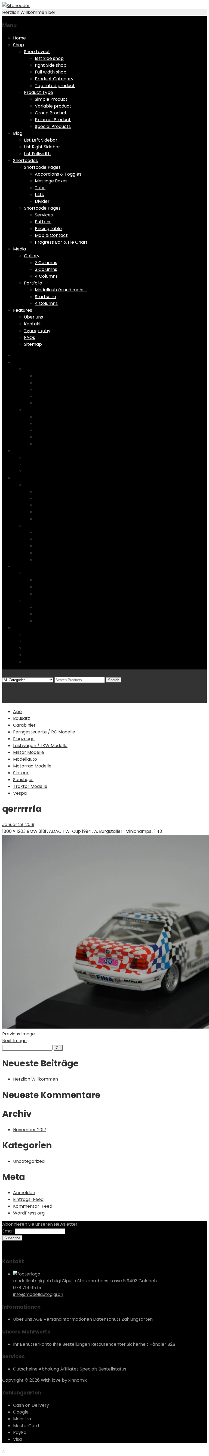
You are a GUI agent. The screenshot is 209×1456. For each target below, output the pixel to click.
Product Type (38, 92)
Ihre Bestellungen (71, 1344)
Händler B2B (162, 1344)
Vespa (20, 793)
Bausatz (21, 718)
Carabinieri (24, 725)
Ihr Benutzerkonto (32, 1344)
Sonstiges (23, 779)
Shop (18, 45)
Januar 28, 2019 (18, 824)
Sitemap (33, 344)
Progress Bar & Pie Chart (61, 242)
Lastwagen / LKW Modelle (40, 745)
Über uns (33, 317)
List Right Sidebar (42, 147)
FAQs (29, 337)
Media (19, 249)
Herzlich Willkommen (35, 1079)
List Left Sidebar (40, 140)
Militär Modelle (28, 752)
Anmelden (24, 1192)
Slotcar (21, 773)
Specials (88, 1369)
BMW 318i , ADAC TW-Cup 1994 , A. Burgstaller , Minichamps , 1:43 (94, 831)
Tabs (40, 188)
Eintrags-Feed (28, 1199)
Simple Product (51, 99)
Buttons (43, 222)
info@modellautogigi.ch (38, 1294)
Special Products (53, 126)
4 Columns (46, 276)
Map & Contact (51, 235)
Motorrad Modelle (32, 766)
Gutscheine (25, 1369)
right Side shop (50, 65)
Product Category (54, 79)
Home (19, 38)
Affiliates (69, 1369)
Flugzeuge (24, 739)
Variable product (53, 106)
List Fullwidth (37, 154)
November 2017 (29, 1130)
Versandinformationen (68, 1319)
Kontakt (32, 324)
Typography (37, 331)
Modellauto (25, 759)
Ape (17, 711)
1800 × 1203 (14, 831)
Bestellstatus (112, 1369)
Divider (42, 201)
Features (22, 310)
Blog (17, 133)
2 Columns (46, 262)
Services (44, 215)
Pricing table (48, 228)
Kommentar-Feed (32, 1206)
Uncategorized (29, 1161)
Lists (39, 194)
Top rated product (55, 85)
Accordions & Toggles (58, 174)
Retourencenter (108, 1344)
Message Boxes (51, 181)
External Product (53, 120)
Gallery (31, 256)
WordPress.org (29, 1213)
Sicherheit (137, 1344)
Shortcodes (25, 160)
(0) (5, 686)
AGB (37, 1319)
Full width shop (50, 72)
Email (8, 1231)
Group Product (51, 113)
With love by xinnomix (64, 1380)
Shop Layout (37, 51)
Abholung (49, 1369)
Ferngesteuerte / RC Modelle (44, 732)
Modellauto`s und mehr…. (61, 290)
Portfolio (33, 283)
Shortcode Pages (42, 167)
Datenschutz (107, 1319)
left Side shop (49, 58)
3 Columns (46, 269)
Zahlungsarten (137, 1319)
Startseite (45, 296)
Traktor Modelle (30, 786)
